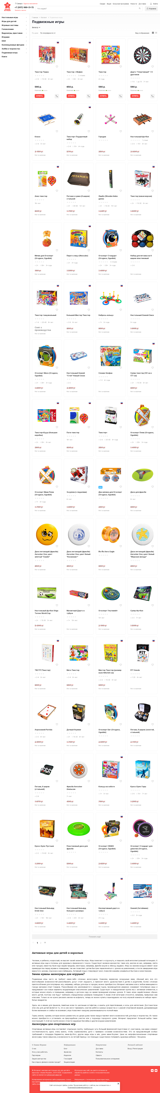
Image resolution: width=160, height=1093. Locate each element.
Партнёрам (36, 1055)
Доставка (142, 4)
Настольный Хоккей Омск (142, 315)
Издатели (67, 1055)
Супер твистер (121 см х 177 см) (141, 374)
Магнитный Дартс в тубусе (76, 612)
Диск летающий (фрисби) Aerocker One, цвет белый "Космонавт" (78, 554)
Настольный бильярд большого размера (76, 909)
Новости (134, 4)
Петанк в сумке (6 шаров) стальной (78, 197)
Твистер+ (103, 432)
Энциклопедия (69, 1062)
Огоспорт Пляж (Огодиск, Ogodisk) (142, 433)
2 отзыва (81, 75)
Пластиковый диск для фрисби (77, 847)
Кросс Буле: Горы (138, 786)
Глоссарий (68, 1059)
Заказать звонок (20, 10)
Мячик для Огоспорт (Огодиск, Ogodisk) (44, 257)
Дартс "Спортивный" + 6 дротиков (141, 73)
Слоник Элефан (105, 373)
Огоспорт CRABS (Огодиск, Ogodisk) (107, 847)
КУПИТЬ (39, 96)
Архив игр (67, 1052)
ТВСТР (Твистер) (43, 670)
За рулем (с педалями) (77, 492)
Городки (102, 137)
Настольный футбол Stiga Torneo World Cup (46, 612)
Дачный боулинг (74, 730)
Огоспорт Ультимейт (108, 611)
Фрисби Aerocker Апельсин (74, 787)
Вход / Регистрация (135, 1048)
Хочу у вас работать (40, 1052)
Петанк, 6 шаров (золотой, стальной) (142, 731)
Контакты (99, 1052)
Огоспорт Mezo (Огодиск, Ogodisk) (46, 374)
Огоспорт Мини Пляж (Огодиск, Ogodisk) (44, 493)
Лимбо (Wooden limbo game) (108, 197)
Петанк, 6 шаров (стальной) (42, 787)
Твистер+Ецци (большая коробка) (46, 433)
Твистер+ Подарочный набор (77, 138)
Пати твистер (73, 432)
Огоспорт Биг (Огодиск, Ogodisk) (109, 731)
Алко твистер (41, 196)
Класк (37, 137)
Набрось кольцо (106, 315)
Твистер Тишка (42, 72)
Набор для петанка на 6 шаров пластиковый (141, 257)
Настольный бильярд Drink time (44, 909)
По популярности (46, 33)
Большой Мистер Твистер (78, 315)
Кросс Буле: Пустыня (44, 846)
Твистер (102, 72)
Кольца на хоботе (107, 786)
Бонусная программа (121, 4)
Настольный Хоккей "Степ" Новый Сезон (76, 374)
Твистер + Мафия (74, 72)
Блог (65, 1048)
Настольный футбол (139, 137)
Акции (109, 4)
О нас (34, 1048)
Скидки (102, 4)
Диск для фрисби (138, 492)
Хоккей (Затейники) (139, 908)
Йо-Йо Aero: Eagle (106, 551)
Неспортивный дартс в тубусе (109, 909)
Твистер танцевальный (45, 315)
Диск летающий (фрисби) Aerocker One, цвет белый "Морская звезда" (142, 554)
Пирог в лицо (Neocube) (77, 256)
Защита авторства (39, 1059)
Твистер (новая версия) (141, 196)
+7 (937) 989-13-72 (24, 7)
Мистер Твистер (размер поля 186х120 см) (110, 671)
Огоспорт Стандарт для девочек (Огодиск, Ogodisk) (141, 848)
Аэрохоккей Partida (43, 730)
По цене (35, 33)
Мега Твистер (73, 670)
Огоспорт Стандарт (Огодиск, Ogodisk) (108, 257)
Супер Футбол (136, 611)
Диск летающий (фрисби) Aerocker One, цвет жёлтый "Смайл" (46, 554)
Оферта (99, 1055)
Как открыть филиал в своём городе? (46, 1062)
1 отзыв (145, 140)
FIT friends (135, 670)
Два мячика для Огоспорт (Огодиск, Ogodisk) (110, 493)
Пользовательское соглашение (108, 1059)
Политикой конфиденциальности (80, 1087)
